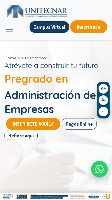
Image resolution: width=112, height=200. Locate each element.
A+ (103, 88)
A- (103, 99)
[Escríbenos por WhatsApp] (99, 169)
